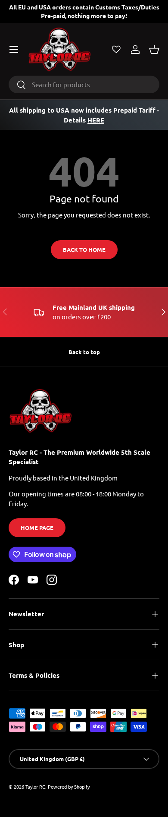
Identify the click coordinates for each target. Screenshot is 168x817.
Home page (37, 527)
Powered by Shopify (69, 786)
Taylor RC (35, 786)
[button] (154, 49)
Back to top (84, 351)
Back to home (84, 249)
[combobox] (84, 84)
